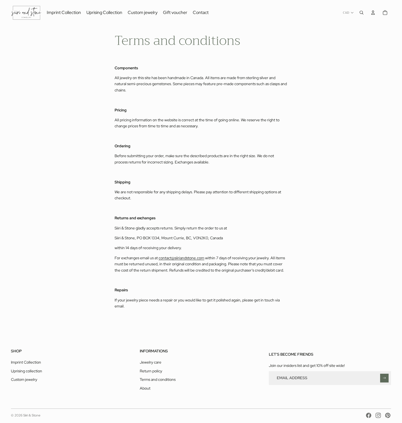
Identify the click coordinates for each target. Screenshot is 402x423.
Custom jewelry (24, 379)
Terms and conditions (158, 379)
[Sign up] (384, 378)
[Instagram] (378, 415)
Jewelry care (150, 362)
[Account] (373, 13)
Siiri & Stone (31, 415)
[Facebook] (368, 415)
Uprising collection (26, 371)
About (145, 388)
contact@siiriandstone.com (181, 257)
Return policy (151, 371)
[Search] (362, 13)
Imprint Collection (26, 362)
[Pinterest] (387, 415)
